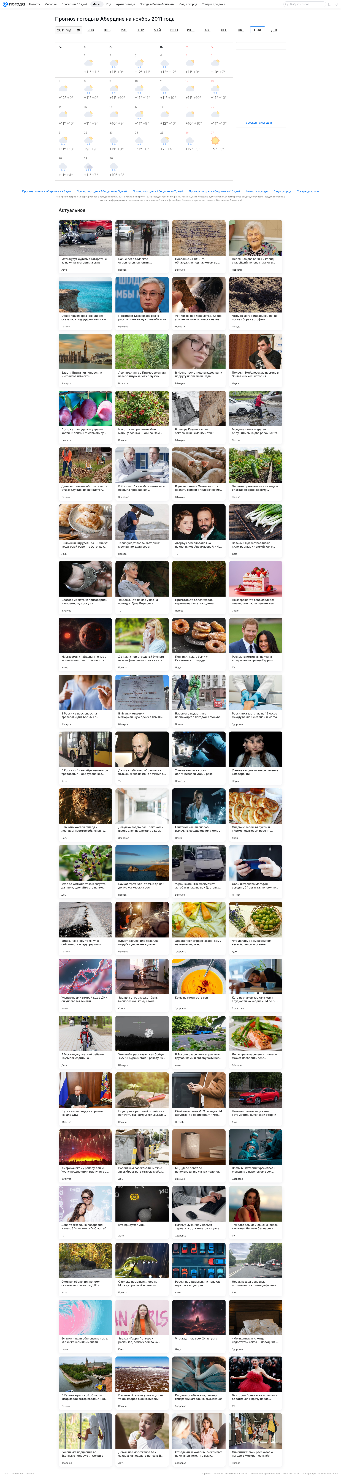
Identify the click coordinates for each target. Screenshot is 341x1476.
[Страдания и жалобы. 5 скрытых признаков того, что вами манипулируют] (199, 1440)
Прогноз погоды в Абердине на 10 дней (214, 191)
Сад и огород (282, 191)
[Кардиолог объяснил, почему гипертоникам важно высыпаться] (199, 1383)
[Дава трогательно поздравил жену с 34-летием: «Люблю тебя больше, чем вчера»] (85, 1212)
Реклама (30, 1473)
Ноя (257, 30)
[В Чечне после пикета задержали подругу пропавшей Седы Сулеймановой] (199, 360)
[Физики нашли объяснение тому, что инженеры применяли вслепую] (85, 1326)
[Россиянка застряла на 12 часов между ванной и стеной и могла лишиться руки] (255, 701)
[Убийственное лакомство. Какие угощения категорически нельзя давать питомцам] (199, 303)
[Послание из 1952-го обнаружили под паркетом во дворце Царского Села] (199, 246)
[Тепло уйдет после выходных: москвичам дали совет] (142, 531)
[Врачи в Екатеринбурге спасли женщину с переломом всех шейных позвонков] (255, 1156)
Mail (6, 1473)
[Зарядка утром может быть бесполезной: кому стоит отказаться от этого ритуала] (142, 985)
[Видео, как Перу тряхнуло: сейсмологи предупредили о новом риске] (85, 928)
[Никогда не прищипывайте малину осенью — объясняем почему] (142, 417)
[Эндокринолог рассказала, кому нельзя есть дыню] (199, 928)
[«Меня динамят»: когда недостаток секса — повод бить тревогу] (255, 1326)
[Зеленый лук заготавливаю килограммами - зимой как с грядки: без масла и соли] (255, 531)
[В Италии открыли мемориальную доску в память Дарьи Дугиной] (142, 701)
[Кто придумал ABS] (142, 1212)
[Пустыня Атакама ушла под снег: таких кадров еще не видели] (142, 1383)
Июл (190, 30)
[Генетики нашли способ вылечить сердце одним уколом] (199, 815)
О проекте (206, 1473)
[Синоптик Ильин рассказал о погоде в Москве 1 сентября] (255, 1440)
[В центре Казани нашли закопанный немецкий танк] (199, 417)
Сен (224, 30)
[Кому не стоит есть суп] (199, 985)
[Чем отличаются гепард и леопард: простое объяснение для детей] (85, 815)
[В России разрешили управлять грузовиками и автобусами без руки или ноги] (199, 1042)
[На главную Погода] (16, 4)
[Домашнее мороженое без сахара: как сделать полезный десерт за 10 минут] (142, 1440)
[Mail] (5, 4)
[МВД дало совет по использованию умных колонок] (199, 1156)
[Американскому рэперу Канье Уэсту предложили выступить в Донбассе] (85, 1156)
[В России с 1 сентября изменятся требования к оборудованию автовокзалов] (85, 758)
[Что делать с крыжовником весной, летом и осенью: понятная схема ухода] (255, 928)
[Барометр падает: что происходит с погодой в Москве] (199, 701)
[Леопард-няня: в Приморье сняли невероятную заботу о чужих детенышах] (142, 360)
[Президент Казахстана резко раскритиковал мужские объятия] (142, 303)
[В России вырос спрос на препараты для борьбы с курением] (85, 701)
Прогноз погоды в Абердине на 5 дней (102, 191)
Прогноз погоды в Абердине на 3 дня (46, 191)
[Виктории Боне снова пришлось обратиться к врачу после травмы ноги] (255, 1383)
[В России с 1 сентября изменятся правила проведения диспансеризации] (142, 474)
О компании (17, 1473)
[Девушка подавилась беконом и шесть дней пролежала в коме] (142, 815)
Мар (124, 30)
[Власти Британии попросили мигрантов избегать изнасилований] (85, 360)
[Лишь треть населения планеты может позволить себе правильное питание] (255, 1042)
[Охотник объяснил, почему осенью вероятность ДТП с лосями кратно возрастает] (85, 1269)
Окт (241, 30)
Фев (107, 30)
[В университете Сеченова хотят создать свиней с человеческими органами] (199, 474)
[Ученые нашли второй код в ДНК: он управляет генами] (85, 985)
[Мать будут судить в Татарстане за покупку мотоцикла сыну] (85, 246)
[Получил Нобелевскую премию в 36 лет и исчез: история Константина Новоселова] (255, 360)
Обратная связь (291, 1473)
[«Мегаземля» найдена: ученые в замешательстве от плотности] (85, 644)
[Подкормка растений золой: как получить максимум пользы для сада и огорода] (142, 1099)
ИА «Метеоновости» (327, 1473)
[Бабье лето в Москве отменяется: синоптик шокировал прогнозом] (142, 246)
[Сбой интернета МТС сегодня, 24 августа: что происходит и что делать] (199, 1099)
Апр (140, 30)
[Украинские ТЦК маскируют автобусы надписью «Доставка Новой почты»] (199, 871)
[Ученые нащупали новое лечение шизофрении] (255, 758)
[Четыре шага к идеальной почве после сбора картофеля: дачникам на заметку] (255, 303)
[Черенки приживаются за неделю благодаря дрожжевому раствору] (255, 474)
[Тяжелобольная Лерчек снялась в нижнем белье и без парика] (255, 1212)
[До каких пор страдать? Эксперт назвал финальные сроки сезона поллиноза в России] (142, 644)
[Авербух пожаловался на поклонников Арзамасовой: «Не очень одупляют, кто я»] (199, 531)
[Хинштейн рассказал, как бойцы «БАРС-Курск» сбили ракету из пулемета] (142, 1042)
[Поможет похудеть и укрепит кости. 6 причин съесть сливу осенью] (85, 417)
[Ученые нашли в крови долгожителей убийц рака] (199, 758)
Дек (274, 30)
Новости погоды (257, 191)
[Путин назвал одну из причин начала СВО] (85, 1099)
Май (157, 30)
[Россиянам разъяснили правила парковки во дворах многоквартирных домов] (199, 1269)
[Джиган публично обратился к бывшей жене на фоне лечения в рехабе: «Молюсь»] (142, 758)
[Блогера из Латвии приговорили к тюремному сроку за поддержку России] (85, 587)
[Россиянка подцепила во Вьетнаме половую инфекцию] (85, 1440)
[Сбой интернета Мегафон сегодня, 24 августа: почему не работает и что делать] (255, 871)
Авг (207, 30)
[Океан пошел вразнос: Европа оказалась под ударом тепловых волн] (85, 303)
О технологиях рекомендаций (265, 1473)
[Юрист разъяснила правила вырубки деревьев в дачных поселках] (142, 928)
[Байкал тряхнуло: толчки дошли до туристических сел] (142, 871)
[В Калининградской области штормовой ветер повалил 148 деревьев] (85, 1383)
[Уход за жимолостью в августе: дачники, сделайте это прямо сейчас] (85, 871)
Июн (174, 30)
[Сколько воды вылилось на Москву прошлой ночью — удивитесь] (142, 1269)
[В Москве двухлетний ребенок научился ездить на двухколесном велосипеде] (85, 1042)
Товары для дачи (308, 191)
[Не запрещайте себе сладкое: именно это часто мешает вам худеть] (255, 587)
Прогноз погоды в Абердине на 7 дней (158, 191)
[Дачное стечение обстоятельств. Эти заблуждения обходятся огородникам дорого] (85, 474)
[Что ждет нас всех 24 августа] (199, 1326)
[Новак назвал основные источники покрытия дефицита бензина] (255, 1269)
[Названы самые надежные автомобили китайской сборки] (255, 1099)
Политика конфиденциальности (230, 1473)
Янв (91, 30)
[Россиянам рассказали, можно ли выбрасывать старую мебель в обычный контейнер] (142, 1156)
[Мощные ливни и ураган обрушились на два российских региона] (255, 417)
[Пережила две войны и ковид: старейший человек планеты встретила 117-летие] (255, 246)
